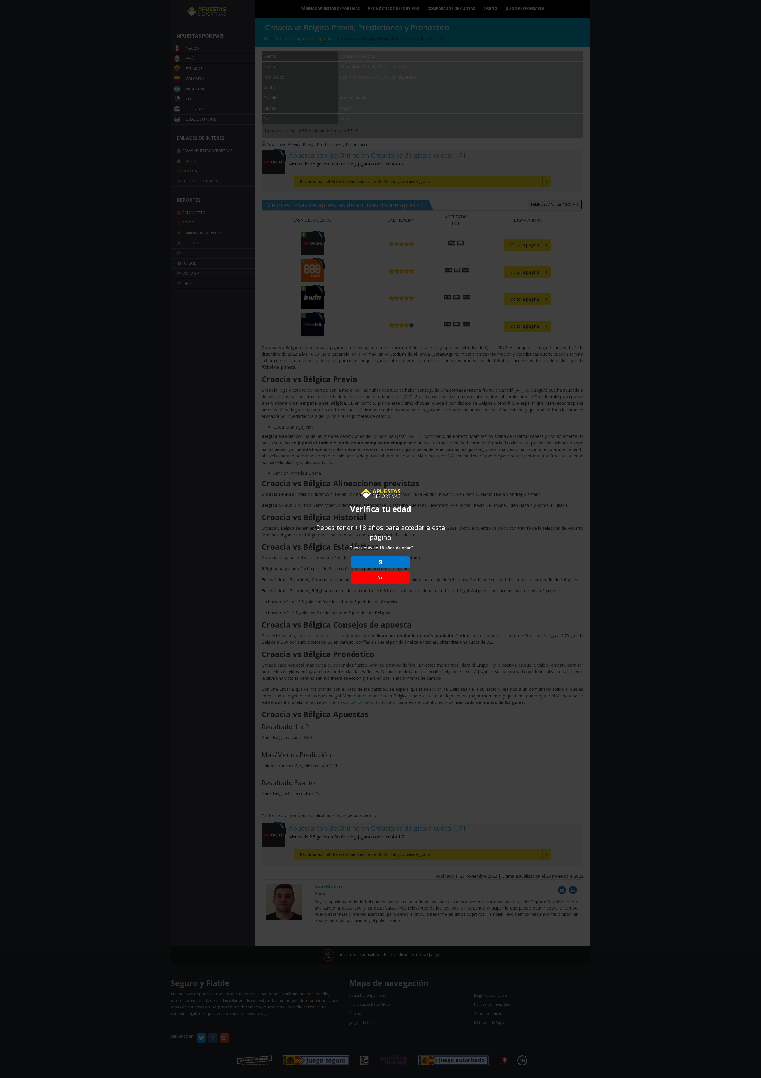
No (380, 577)
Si (380, 562)
